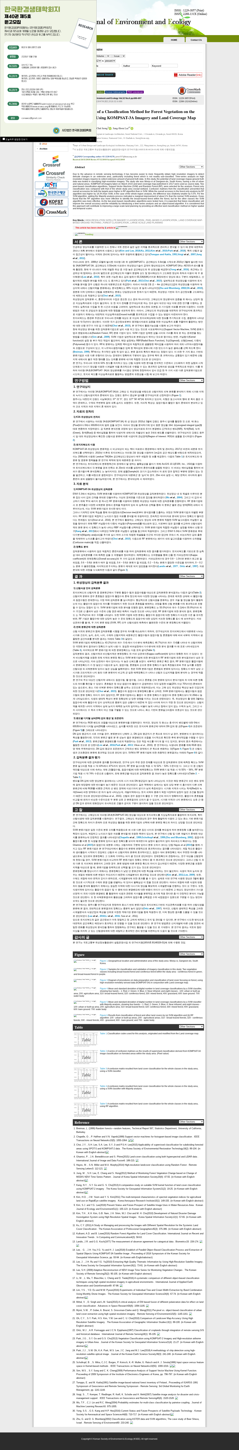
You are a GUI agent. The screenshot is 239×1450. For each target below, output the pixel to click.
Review (94, 159)
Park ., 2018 (176, 250)
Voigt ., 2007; (187, 254)
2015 (90, 845)
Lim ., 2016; (106, 745)
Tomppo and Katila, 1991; (164, 254)
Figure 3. (104, 980)
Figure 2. (104, 969)
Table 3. (103, 1068)
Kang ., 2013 (85, 531)
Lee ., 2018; (97, 916)
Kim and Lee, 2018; (130, 250)
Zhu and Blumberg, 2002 (179, 837)
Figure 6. (104, 1015)
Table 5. (103, 1104)
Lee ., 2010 (91, 277)
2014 (189, 845)
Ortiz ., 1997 (188, 566)
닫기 (92, 139)
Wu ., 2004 (174, 497)
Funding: (89, 234)
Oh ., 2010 (194, 288)
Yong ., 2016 (179, 269)
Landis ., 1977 (168, 566)
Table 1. (103, 1033)
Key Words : (79, 220)
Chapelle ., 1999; (131, 837)
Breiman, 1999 (81, 351)
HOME (174, 40)
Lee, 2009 (189, 874)
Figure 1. (104, 961)
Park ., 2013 (82, 741)
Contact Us (196, 40)
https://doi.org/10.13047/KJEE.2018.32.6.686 (101, 101)
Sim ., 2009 (100, 337)
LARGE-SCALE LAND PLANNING (146, 222)
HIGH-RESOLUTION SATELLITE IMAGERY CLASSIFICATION (115, 220)
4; (181, 748)
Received (76, 159)
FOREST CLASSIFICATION (115, 222)
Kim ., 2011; (175, 874)
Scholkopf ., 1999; (154, 837)
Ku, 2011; (146, 250)
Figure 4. (104, 988)
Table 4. (103, 1086)
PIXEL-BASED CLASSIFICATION (161, 220)
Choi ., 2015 (152, 280)
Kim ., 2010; (159, 250)
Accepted (111, 159)
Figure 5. (104, 1002)
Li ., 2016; (112, 916)
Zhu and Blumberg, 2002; (173, 288)
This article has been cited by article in (95, 228)
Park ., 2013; (135, 280)
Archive (43, 149)
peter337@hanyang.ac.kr (126, 156)
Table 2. (103, 1051)
